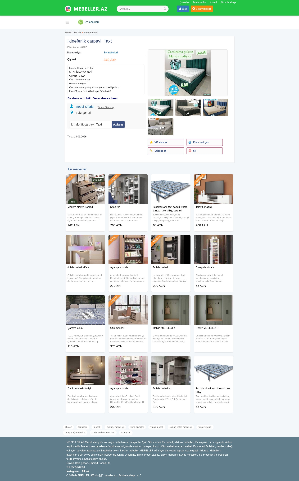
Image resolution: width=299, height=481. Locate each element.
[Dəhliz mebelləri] (171, 360)
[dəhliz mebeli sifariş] (85, 239)
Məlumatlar (199, 2)
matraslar (125, 432)
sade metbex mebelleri (103, 432)
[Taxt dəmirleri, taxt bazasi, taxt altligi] (213, 360)
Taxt (92, 68)
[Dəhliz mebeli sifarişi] (85, 360)
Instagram (72, 471)
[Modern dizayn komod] (85, 178)
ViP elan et (161, 142)
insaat (213, 2)
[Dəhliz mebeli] (171, 239)
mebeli (97, 427)
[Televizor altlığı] (213, 178)
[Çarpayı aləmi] (85, 299)
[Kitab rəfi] (128, 178)
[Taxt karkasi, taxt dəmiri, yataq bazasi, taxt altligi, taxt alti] (171, 178)
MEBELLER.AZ (73, 32)
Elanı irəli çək (201, 142)
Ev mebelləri (90, 32)
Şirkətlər (184, 2)
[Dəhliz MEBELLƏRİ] (171, 299)
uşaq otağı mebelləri (75, 432)
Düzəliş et (160, 150)
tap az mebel (204, 427)
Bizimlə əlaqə (228, 2)
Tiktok (85, 471)
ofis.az (68, 427)
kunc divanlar (137, 427)
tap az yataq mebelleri (181, 427)
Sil (194, 150)
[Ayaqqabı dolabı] (128, 239)
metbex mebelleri (115, 427)
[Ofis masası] (128, 299)
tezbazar (82, 427)
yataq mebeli (156, 427)
